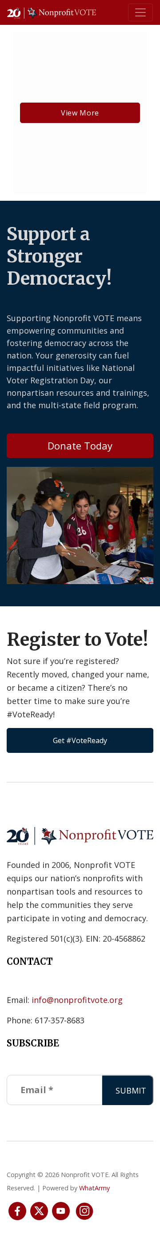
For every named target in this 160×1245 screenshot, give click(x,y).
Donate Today (80, 445)
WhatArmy (94, 1188)
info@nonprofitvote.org (77, 999)
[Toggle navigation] (140, 12)
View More (80, 113)
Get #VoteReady (80, 740)
